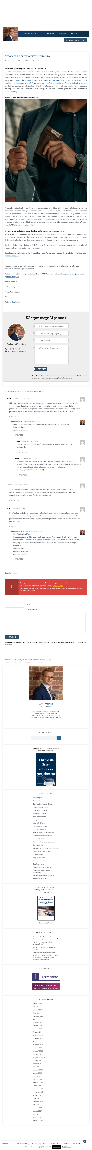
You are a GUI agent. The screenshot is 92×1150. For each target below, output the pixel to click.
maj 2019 (36, 1105)
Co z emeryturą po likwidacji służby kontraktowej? (60, 80)
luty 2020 (36, 1076)
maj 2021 (36, 1041)
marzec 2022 (37, 1026)
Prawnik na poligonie (46, 18)
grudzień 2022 (38, 1010)
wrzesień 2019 (38, 1092)
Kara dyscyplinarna (39, 817)
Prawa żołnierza (38, 839)
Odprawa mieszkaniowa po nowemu (30, 663)
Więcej (57, 717)
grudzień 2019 (38, 1082)
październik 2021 (39, 1035)
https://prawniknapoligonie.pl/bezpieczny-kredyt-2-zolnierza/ (53, 537)
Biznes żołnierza (38, 801)
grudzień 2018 (38, 1120)
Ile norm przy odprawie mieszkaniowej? (43, 943)
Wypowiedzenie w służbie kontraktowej (47, 83)
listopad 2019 (37, 1086)
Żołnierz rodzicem (39, 864)
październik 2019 (39, 1089)
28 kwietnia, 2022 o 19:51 (29, 441)
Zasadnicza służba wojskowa (43, 861)
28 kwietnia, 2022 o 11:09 (21, 398)
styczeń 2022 (37, 1029)
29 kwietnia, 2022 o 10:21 (29, 458)
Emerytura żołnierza (40, 810)
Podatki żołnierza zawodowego (44, 832)
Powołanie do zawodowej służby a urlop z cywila (45, 938)
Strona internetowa (32, 609)
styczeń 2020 (37, 1079)
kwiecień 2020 (38, 1070)
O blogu (62, 34)
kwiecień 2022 (38, 1022)
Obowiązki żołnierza (40, 826)
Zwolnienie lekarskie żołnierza (43, 875)
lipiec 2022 (36, 1013)
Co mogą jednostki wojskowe (43, 804)
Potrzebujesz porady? (75, 40)
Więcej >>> (66, 1147)
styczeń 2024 (37, 1003)
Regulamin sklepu (83, 1133)
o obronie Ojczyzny (39, 823)
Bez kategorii (37, 798)
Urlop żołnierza (38, 854)
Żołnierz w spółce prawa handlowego (41, 871)
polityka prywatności (66, 378)
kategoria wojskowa (40, 820)
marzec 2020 (37, 1073)
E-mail (28, 604)
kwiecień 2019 (38, 1108)
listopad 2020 (37, 1054)
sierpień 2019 (37, 1095)
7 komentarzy (37, 61)
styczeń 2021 (37, 1048)
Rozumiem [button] (56, 1147)
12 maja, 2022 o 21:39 (20, 485)
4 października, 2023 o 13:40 (32, 531)
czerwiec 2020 (38, 1063)
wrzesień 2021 (38, 1038)
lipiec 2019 (36, 1098)
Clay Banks (16, 302)
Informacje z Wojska (40, 813)
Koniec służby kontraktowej (26, 80)
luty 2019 (36, 1114)
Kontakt (74, 34)
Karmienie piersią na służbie (46, 952)
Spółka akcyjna (38, 845)
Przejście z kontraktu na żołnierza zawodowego (34, 660)
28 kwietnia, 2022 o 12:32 (31, 421)
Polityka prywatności (82, 1129)
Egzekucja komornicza (40, 807)
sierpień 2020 (37, 1060)
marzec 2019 (37, 1111)
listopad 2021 (37, 1032)
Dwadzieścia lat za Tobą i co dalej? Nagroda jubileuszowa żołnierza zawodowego (46, 957)
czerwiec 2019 (38, 1101)
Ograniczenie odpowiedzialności (78, 1131)
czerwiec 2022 (38, 1016)
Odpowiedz (14, 417)
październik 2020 (39, 1057)
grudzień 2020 (38, 1051)
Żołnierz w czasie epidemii (42, 867)
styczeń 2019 (37, 1117)
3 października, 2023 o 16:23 (22, 508)
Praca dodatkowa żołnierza (42, 835)
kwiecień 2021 (38, 1045)
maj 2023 (36, 1007)
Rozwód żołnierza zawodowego (44, 842)
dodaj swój (38, 391)
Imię (27, 599)
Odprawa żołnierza (39, 829)
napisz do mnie (58, 586)
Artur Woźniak (48, 34)
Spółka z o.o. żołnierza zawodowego (45, 848)
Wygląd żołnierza (39, 858)
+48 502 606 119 (14, 349)
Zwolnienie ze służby (40, 879)
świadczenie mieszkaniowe (42, 851)
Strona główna (29, 34)
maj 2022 (36, 1019)
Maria (35, 947)
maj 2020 (36, 1067)
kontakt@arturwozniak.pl (17, 351)
